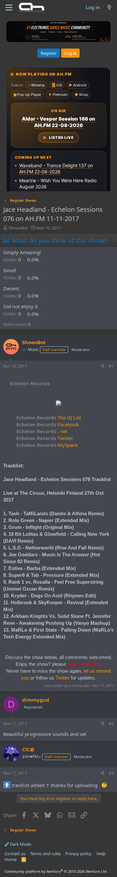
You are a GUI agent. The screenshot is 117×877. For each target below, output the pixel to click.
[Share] (102, 366)
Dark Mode (20, 844)
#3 (111, 773)
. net (41, 431)
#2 (111, 723)
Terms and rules (45, 853)
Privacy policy (78, 853)
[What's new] (109, 7)
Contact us (15, 853)
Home (11, 859)
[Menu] (9, 7)
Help (101, 853)
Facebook (47, 424)
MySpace (47, 445)
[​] (58, 404)
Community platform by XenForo (56, 871)
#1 (111, 366)
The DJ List (48, 417)
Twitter (44, 438)
